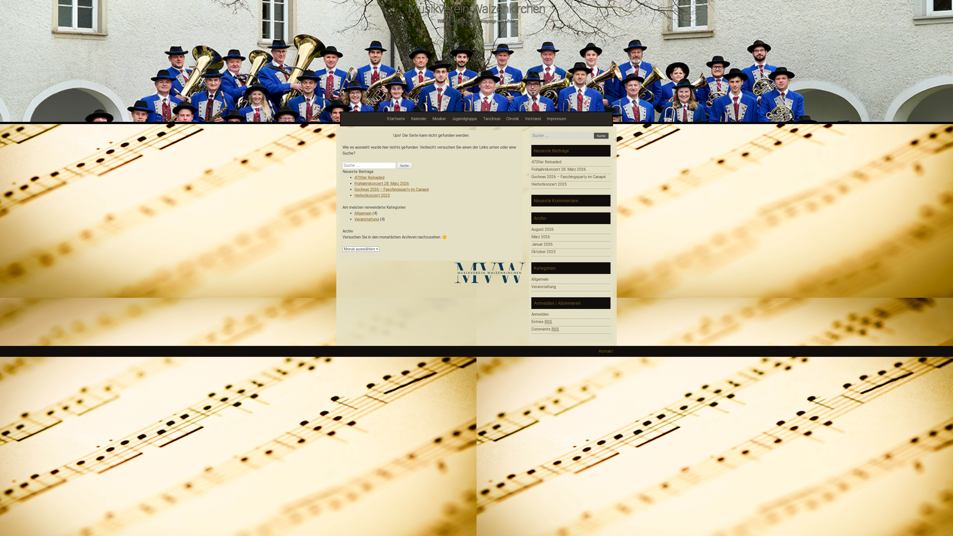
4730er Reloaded (369, 177)
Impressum (556, 118)
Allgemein (363, 213)
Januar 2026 (542, 244)
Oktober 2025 (543, 251)
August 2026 (542, 229)
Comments (545, 329)
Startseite (396, 118)
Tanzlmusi (491, 118)
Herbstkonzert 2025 (372, 195)
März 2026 (540, 236)
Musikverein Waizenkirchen (476, 9)
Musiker (439, 118)
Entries (541, 321)
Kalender (418, 118)
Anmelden (540, 314)
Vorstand (533, 118)
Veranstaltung (366, 219)
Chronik (512, 118)
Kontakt (606, 351)
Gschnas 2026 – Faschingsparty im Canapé (391, 189)
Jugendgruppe (464, 118)
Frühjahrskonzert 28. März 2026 (381, 183)
